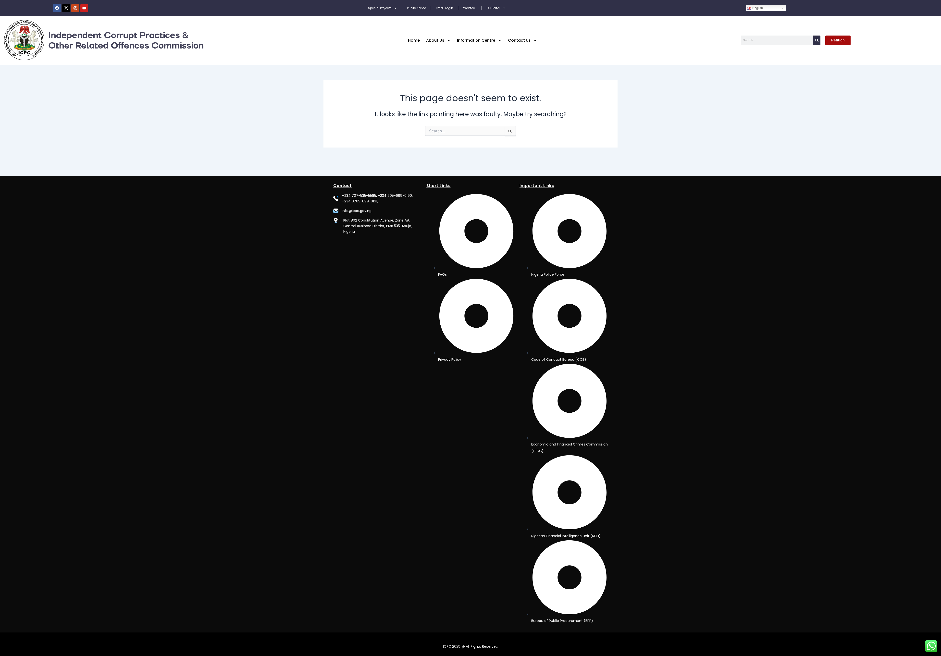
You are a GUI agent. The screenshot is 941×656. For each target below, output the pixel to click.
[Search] (816, 40)
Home (414, 40)
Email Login (444, 8)
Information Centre (476, 40)
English (757, 8)
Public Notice (416, 8)
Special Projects (380, 8)
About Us (435, 40)
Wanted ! (470, 8)
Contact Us (519, 40)
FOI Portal (493, 8)
